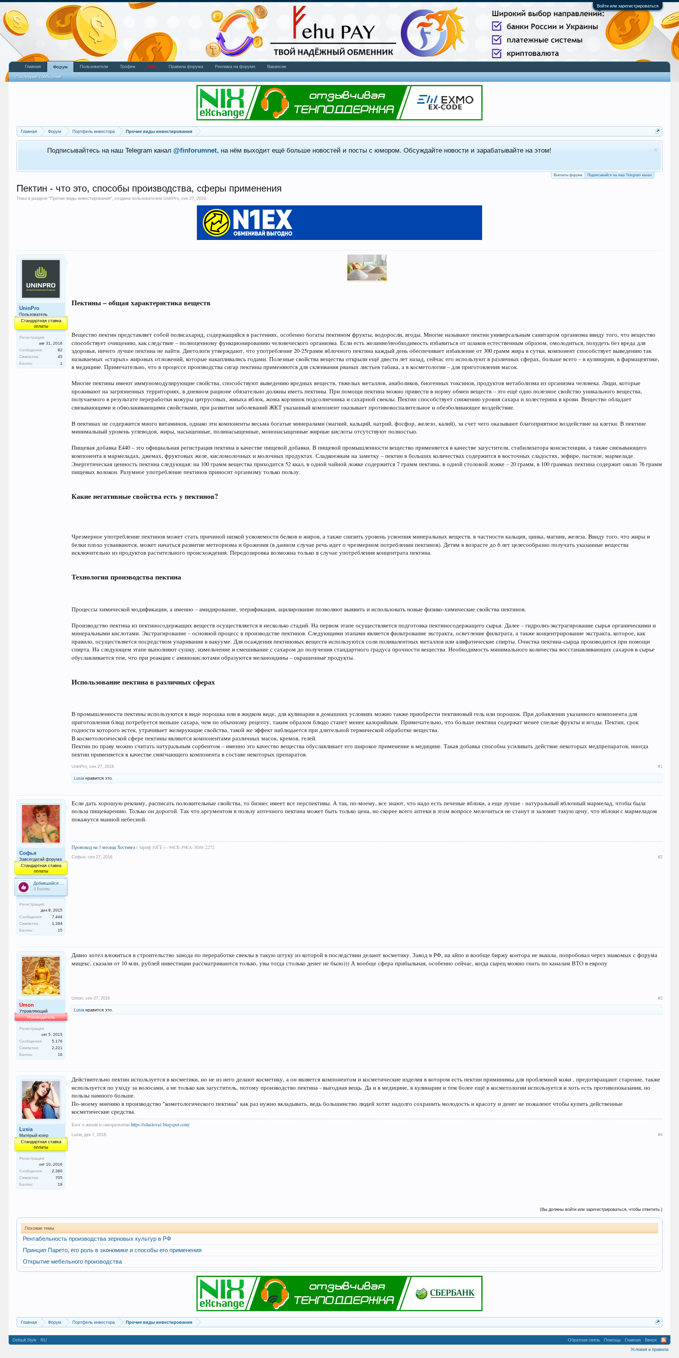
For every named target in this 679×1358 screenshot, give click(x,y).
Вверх (651, 1340)
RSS (663, 1340)
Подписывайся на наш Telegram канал (619, 175)
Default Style (25, 1340)
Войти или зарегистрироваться (628, 6)
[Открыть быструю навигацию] (657, 131)
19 (60, 1184)
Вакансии (276, 66)
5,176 (57, 1041)
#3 (660, 998)
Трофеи (127, 66)
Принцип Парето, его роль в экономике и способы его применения (112, 1250)
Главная (33, 66)
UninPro (171, 198)
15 (60, 930)
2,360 (57, 1171)
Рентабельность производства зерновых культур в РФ (97, 1239)
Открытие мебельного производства (72, 1261)
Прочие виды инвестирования (80, 198)
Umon (77, 998)
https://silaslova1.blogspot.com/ (160, 1124)
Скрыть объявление (656, 150)
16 (60, 1054)
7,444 (57, 917)
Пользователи (94, 66)
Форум (60, 67)
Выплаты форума (568, 175)
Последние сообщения (38, 76)
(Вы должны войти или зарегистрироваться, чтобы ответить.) (601, 1209)
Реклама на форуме (235, 66)
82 (60, 350)
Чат (152, 66)
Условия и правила (649, 1349)
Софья (28, 853)
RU (43, 1340)
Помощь (612, 1340)
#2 (660, 856)
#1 (660, 766)
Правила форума (186, 66)
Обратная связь (584, 1340)
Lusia (79, 778)
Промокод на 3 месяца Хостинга (104, 847)
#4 (660, 1134)
